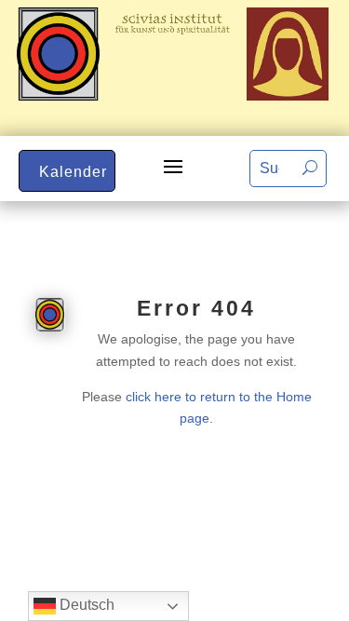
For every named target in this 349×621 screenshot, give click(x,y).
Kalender (73, 172)
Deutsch (85, 605)
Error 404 (196, 308)
